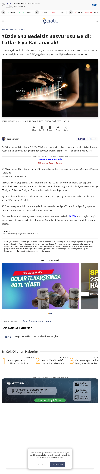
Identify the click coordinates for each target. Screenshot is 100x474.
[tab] (48, 313)
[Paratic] (50, 21)
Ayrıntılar (41, 464)
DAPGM (72, 216)
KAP (25, 321)
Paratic (5, 29)
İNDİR (94, 5)
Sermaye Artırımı (37, 321)
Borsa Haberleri (16, 29)
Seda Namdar (13, 139)
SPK (48, 321)
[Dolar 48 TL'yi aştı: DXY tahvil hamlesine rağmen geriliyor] (40, 286)
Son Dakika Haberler (17, 328)
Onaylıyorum (58, 464)
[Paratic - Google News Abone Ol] (87, 140)
